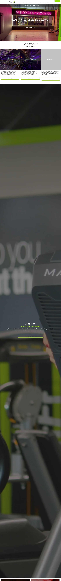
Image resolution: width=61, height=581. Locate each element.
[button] (53, 2)
